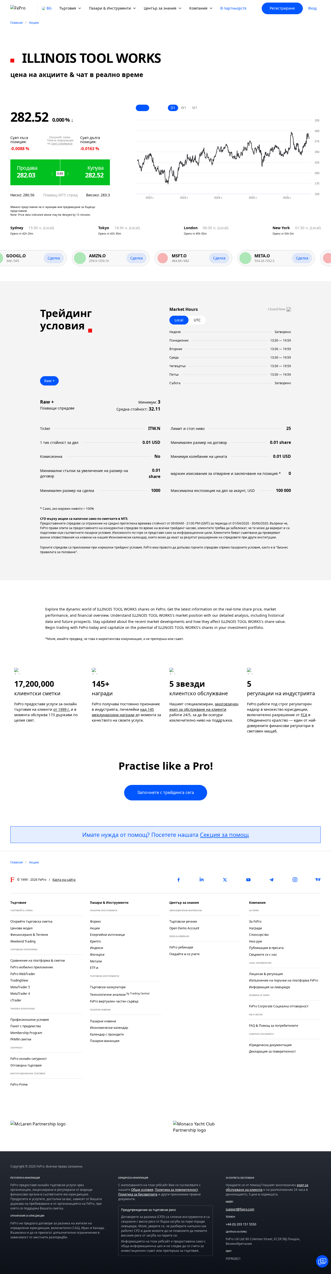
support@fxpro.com (240, 1209)
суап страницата (61, 143)
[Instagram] (294, 879)
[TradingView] (318, 879)
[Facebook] (178, 879)
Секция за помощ (224, 834)
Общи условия (142, 1189)
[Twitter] (225, 879)
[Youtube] (248, 879)
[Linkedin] (201, 879)
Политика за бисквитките (137, 1194)
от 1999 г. (61, 709)
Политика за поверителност (176, 1189)
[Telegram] (271, 879)
